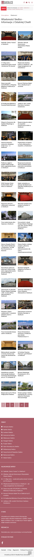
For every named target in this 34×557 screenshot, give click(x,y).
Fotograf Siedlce (8, 441)
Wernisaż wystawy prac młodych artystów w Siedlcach (25, 205)
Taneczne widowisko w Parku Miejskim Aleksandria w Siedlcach (25, 291)
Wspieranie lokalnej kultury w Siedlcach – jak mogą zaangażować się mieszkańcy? (16, 485)
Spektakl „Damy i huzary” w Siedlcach (14, 471)
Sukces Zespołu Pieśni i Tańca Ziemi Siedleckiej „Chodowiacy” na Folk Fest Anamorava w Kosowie (8, 247)
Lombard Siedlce (8, 432)
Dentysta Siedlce (8, 426)
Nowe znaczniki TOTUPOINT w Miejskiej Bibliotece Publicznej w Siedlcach (15, 489)
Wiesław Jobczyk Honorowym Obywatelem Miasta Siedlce (16, 475)
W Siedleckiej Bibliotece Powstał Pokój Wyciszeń (17, 498)
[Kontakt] (26, 2)
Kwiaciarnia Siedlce (9, 435)
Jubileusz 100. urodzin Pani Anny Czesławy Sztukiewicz (24, 105)
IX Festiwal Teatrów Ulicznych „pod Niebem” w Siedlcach (25, 354)
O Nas (9, 550)
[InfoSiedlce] (7, 2)
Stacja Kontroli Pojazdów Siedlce (12, 452)
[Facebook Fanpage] (24, 2)
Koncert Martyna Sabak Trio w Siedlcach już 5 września (25, 85)
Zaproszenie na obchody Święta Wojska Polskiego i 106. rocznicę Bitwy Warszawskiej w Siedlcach (8, 293)
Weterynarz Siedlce (9, 438)
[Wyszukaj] (29, 2)
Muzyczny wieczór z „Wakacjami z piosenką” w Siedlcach (8, 205)
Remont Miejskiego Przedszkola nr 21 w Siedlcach (24, 374)
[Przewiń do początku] (30, 553)
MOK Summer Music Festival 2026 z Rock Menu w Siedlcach (7, 185)
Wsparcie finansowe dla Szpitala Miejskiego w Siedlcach (8, 124)
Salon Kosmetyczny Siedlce (11, 446)
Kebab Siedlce (7, 457)
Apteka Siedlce (7, 429)
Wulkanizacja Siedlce (9, 449)
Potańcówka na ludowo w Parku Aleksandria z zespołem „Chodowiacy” (25, 144)
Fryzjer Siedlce (7, 443)
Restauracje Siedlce (8, 455)
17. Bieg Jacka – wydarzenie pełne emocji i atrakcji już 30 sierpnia (8, 64)
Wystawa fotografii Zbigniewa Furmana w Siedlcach (24, 269)
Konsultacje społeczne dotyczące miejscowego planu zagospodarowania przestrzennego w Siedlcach (8, 271)
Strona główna (5, 15)
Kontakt (29, 532)
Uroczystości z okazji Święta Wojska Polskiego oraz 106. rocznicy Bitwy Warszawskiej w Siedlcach (25, 225)
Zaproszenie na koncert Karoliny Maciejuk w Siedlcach (25, 313)
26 (21, 405)
